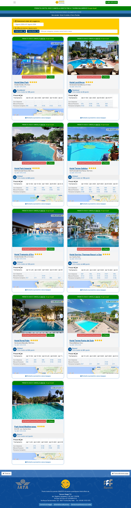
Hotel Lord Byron (77, 82)
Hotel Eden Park (21, 82)
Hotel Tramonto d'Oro (24, 254)
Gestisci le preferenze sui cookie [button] (81, 504)
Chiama (51, 77)
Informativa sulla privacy (61, 504)
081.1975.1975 (112, 2)
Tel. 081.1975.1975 (20, 87)
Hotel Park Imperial (22, 168)
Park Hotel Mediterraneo (25, 427)
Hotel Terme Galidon (79, 168)
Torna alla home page (121, 473)
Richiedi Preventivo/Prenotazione (35, 77)
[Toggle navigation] (14, 2)
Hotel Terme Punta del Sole (82, 340)
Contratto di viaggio (46, 504)
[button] (61, 58)
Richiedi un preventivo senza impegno (38, 118)
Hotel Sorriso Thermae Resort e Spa (86, 254)
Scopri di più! (92, 8)
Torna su (7, 473)
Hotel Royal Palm (21, 340)
